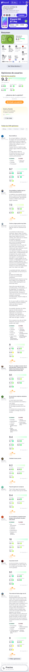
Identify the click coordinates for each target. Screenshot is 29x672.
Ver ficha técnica (14, 66)
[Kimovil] (5, 2)
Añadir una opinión (15, 102)
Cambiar (21, 15)
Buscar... (16, 2)
